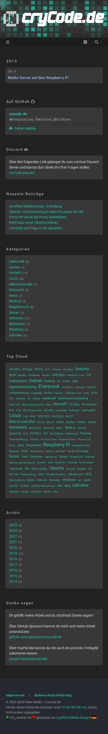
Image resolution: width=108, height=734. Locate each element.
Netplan (81, 422)
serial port (36, 491)
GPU (11, 398)
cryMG (87, 480)
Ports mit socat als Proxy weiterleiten (38, 217)
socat (46, 491)
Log (25, 416)
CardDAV (72, 375)
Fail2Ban (91, 387)
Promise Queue (67, 439)
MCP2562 (58, 416)
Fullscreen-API (73, 393)
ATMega (27, 369)
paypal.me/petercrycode (28, 659)
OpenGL (82, 427)
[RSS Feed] (85, 42)
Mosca (41, 422)
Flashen (58, 393)
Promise (34, 439)
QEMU (20, 445)
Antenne (56, 369)
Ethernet (79, 387)
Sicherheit (36, 456)
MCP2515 (44, 416)
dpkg (67, 485)
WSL (89, 474)
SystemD (60, 462)
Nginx (59, 427)
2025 (13, 525)
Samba (49, 451)
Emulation (67, 387)
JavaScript (61, 410)
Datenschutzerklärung (53, 695)
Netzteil (92, 422)
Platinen (85, 433)
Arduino (82, 368)
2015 (11, 61)
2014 (13, 581)
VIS (90, 468)
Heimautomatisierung (73, 398)
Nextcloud (48, 427)
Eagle (75, 381)
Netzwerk (16, 290)
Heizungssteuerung (32, 404)
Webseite (42, 480)
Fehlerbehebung (19, 393)
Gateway (20, 398)
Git (28, 398)
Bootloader (34, 375)
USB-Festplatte (39, 468)
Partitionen (57, 433)
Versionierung (28, 474)
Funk (86, 393)
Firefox (48, 393)
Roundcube (36, 451)
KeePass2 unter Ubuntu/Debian (33, 223)
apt (79, 480)
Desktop (49, 381)
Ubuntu (56, 468)
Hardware (49, 398)
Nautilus (70, 422)
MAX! (33, 416)
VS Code (14, 474)
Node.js (15, 301)
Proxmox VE (84, 439)
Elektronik (16, 261)
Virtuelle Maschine (56, 474)
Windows (16, 329)
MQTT (70, 416)
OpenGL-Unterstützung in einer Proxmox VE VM (46, 212)
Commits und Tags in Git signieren (35, 228)
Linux (13, 278)
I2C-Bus (74, 404)
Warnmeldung (17, 480)
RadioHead (33, 445)
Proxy (12, 445)
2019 (13, 553)
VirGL (41, 474)
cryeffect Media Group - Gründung (35, 206)
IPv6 (18, 410)
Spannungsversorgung (22, 462)
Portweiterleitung (18, 439)
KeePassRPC (89, 410)
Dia (59, 381)
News (13, 295)
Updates (81, 468)
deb (59, 485)
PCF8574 (35, 433)
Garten (14, 267)
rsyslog (25, 491)
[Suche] (96, 42)
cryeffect (24, 485)
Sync (50, 462)
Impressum (15, 695)
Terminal (72, 462)
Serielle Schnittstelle (77, 451)
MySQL (60, 422)
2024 (13, 531)
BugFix (46, 375)
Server (14, 313)
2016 (13, 570)
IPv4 (11, 410)
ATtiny (38, 369)
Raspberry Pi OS (81, 445)
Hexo (48, 404)
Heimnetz (14, 404)
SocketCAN (76, 456)
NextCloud (35, 427)
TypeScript (16, 468)
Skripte (63, 456)
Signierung (51, 456)
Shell (25, 456)
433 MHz (14, 369)
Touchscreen (86, 462)
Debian (35, 380)
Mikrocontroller (21, 284)
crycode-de (18, 114)
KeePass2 (74, 410)
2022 (13, 536)
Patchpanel (72, 433)
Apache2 (68, 369)
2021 (13, 542)
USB (27, 468)
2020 (13, 548)
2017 (13, 565)
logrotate (14, 491)
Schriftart (60, 451)
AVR (47, 369)
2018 (13, 559)
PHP (45, 433)
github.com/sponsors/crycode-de (35, 637)
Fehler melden (25, 128)
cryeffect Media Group (43, 485)
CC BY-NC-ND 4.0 (74, 707)
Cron (82, 375)
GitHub (36, 398)
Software (16, 318)
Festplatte (36, 393)
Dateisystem (18, 381)
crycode (13, 485)
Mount (50, 422)
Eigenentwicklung (22, 387)
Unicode (70, 468)
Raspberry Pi (19, 307)
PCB (25, 433)
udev (55, 491)
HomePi (15, 273)
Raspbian (14, 451)
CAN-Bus (58, 375)
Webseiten (17, 324)
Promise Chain (49, 439)
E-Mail (66, 381)
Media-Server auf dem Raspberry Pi (38, 78)
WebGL (31, 480)
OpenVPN (15, 433)
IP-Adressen (89, 404)
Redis (24, 451)
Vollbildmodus (76, 474)
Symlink (41, 462)
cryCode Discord (21, 173)
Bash (12, 375)
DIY (89, 375)
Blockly (22, 375)
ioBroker (15, 335)
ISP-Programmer (32, 410)
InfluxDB (48, 410)
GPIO (94, 393)
